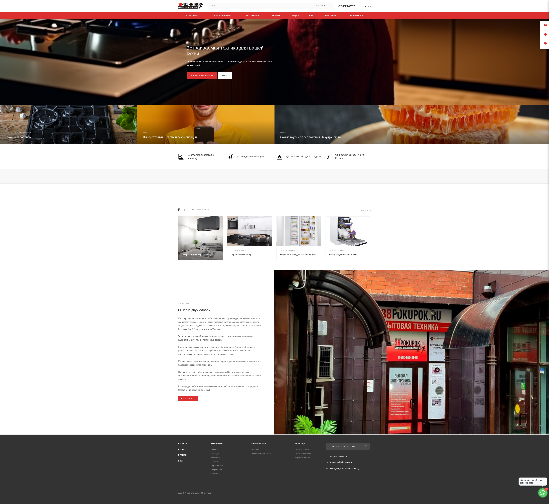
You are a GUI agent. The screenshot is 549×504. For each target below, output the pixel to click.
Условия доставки (303, 453)
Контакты (215, 473)
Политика (255, 449)
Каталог (182, 444)
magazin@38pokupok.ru (341, 462)
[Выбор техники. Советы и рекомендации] (205, 124)
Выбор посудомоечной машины (344, 254)
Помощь (300, 444)
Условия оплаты (302, 449)
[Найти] (329, 6)
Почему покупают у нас (261, 453)
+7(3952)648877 (346, 6)
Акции (225, 75)
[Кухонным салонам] (68, 124)
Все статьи (366, 210)
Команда (215, 453)
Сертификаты (217, 465)
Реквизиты (215, 457)
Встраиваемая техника (202, 75)
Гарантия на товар (303, 457)
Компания (216, 444)
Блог (181, 461)
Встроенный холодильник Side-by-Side (298, 254)
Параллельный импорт (241, 254)
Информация (258, 444)
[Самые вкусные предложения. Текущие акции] (411, 124)
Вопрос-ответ (217, 469)
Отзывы (214, 461)
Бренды (182, 455)
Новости (214, 449)
